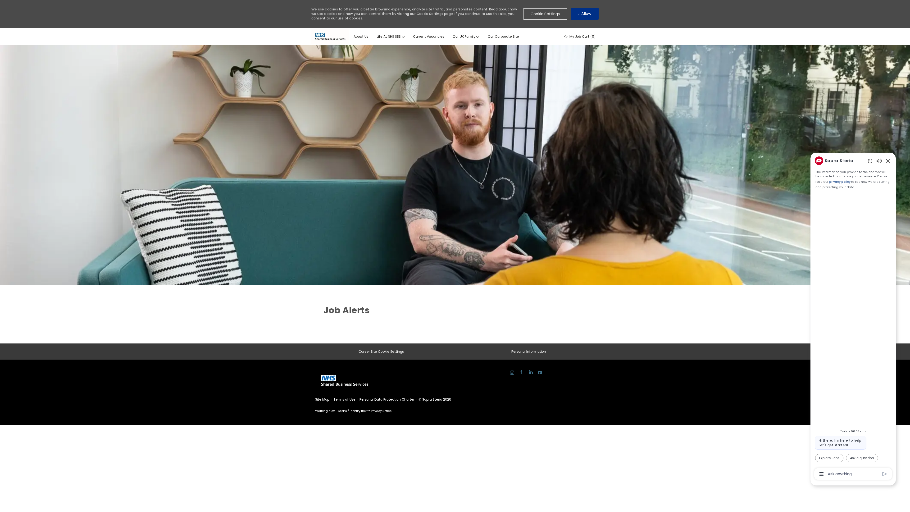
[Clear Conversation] (870, 161)
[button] (545, 14)
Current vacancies (428, 36)
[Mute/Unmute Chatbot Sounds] (879, 160)
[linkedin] (530, 373)
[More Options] (821, 474)
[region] (853, 317)
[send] (885, 474)
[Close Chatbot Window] (888, 160)
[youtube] (540, 373)
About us (361, 36)
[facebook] (521, 373)
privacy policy (840, 182)
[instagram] (512, 373)
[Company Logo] (330, 36)
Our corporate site (503, 36)
